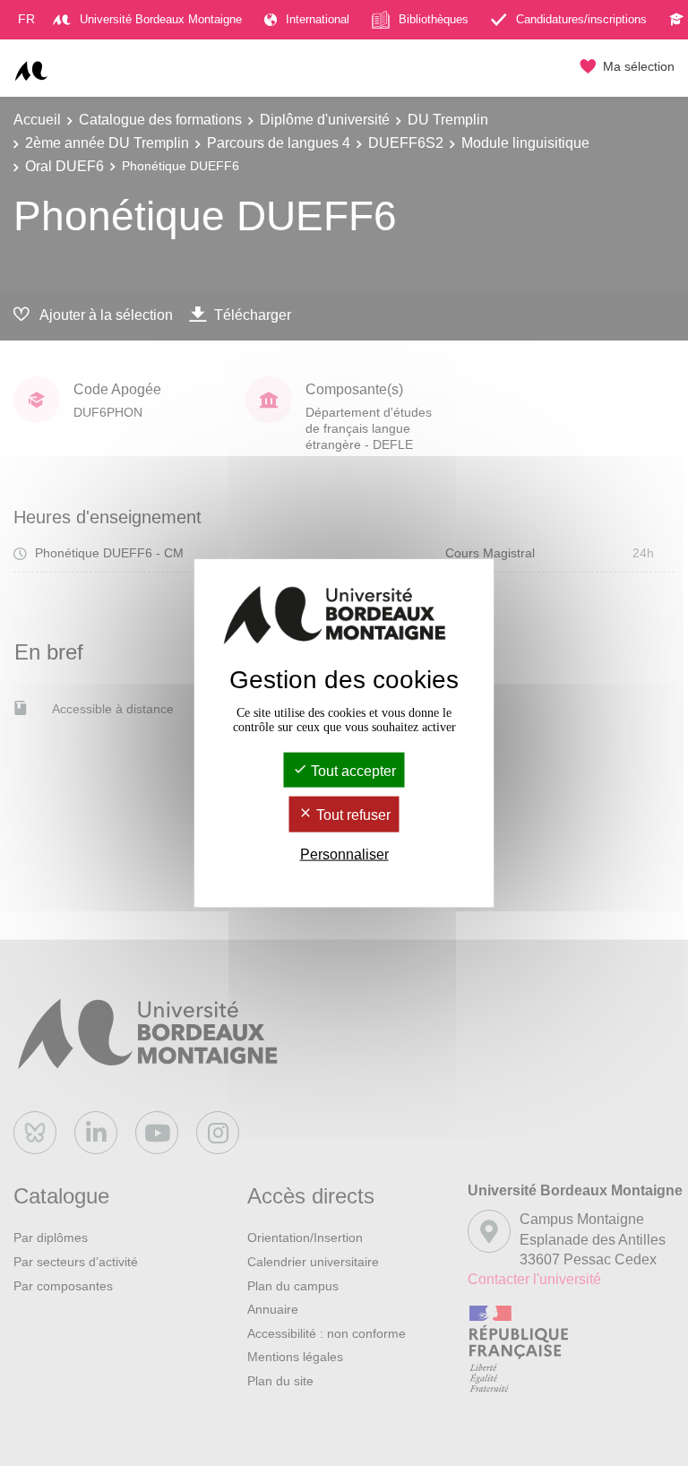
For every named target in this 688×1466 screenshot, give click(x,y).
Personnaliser (344, 853)
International (317, 19)
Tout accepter (351, 771)
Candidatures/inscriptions (581, 19)
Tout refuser (352, 815)
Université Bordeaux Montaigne (161, 19)
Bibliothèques (434, 19)
